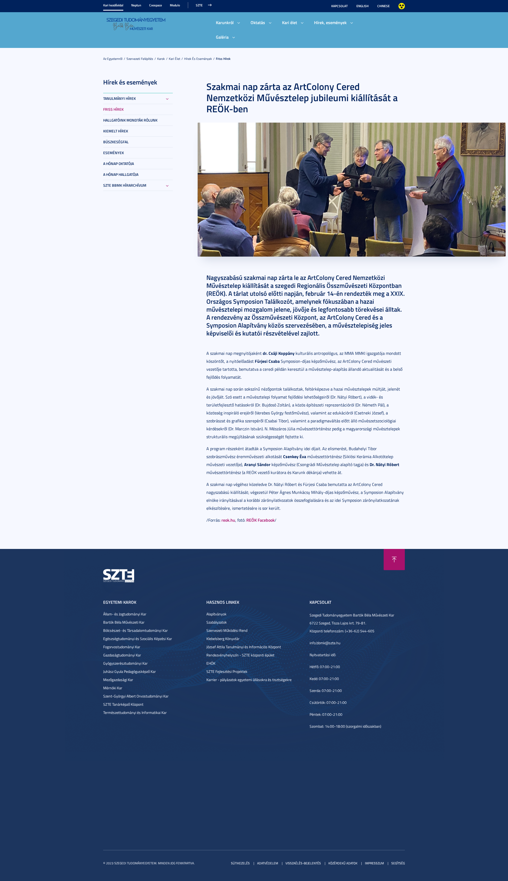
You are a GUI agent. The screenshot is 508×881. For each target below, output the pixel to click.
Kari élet (289, 22)
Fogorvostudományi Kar (121, 646)
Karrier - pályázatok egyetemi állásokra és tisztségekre (249, 679)
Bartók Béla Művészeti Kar (123, 622)
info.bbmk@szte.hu (325, 642)
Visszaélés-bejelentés (303, 863)
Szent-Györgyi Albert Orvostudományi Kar (136, 696)
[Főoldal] (136, 23)
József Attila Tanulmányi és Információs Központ (243, 646)
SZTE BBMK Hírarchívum (124, 185)
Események (113, 152)
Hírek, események (330, 22)
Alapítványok (216, 613)
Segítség (398, 863)
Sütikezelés (240, 863)
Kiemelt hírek (115, 130)
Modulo (175, 5)
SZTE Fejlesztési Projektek (226, 671)
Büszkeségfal (116, 141)
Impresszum (374, 863)
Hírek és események (198, 58)
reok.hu (228, 520)
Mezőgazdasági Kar (118, 679)
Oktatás (258, 22)
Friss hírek (223, 58)
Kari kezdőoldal (113, 5)
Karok (161, 58)
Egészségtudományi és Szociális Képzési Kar (137, 638)
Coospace (155, 5)
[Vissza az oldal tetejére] (394, 559)
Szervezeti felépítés (139, 58)
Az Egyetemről (113, 58)
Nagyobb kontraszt (401, 6)
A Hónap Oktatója (118, 163)
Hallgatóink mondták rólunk (130, 120)
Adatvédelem (267, 863)
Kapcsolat (339, 6)
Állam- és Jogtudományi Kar (124, 613)
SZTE (199, 5)
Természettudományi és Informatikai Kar (135, 712)
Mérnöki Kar (112, 687)
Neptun (136, 5)
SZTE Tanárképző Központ (123, 704)
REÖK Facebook (260, 520)
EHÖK (210, 663)
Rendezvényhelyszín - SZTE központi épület (240, 655)
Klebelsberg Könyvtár (222, 638)
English (362, 6)
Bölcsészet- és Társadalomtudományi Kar (135, 630)
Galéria (222, 37)
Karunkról (225, 22)
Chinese (383, 6)
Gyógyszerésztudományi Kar (125, 663)
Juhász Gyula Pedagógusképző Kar (129, 671)
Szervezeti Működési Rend (226, 630)
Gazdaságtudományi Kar (122, 655)
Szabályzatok (216, 622)
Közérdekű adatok (342, 863)
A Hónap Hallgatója (120, 174)
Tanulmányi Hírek (119, 98)
